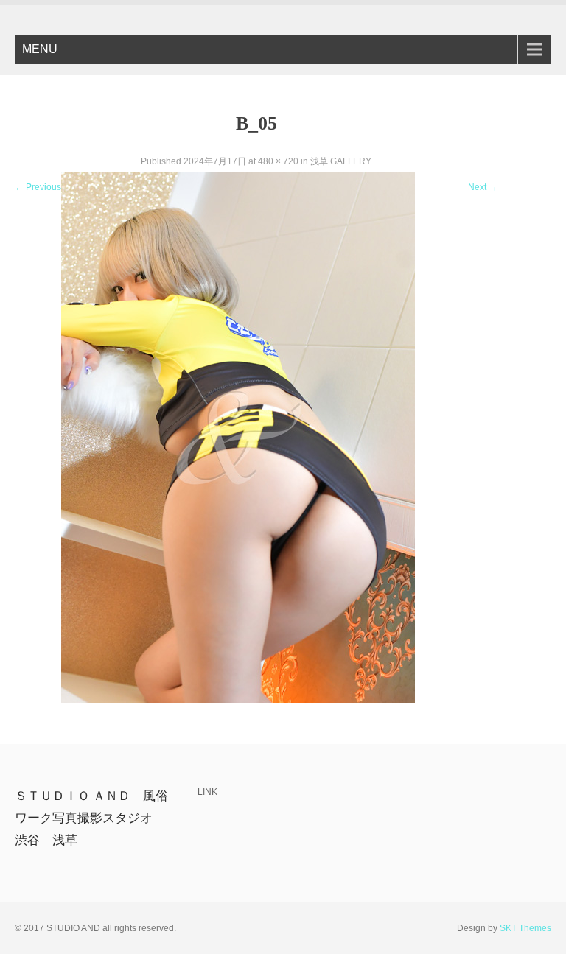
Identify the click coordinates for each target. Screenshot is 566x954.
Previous (38, 187)
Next (482, 187)
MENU (39, 49)
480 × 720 (278, 161)
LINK (207, 792)
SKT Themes (525, 928)
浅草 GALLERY (340, 161)
